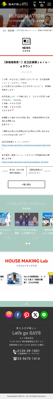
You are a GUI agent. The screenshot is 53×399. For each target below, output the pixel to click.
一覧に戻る (26, 184)
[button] (23, 243)
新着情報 (11, 30)
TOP (4, 30)
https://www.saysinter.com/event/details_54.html (25, 161)
